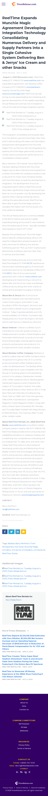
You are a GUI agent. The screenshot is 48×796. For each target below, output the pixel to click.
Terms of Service (24, 748)
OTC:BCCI (6, 550)
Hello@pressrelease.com (27, 766)
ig (26, 772)
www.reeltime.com (32, 80)
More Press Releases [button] (14, 630)
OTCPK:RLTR (39, 550)
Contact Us (24, 709)
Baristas (11, 543)
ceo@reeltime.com (10, 509)
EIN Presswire (24, 724)
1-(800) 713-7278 (27, 763)
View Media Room (13, 600)
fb (21, 772)
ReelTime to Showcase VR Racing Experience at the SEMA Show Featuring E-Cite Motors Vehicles (22, 674)
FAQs (24, 706)
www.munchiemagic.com (13, 94)
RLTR (29, 263)
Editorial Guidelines (38, 788)
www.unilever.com (33, 277)
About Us (24, 703)
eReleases (24, 731)
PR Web (24, 727)
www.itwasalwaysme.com (32, 495)
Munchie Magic (31, 547)
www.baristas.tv (33, 87)
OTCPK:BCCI (27, 550)
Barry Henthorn (22, 543)
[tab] (24, 630)
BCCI (9, 273)
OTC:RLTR (16, 550)
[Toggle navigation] (3, 4)
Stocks (15, 553)
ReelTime (6, 553)
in (17, 772)
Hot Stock (19, 547)
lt (29, 772)
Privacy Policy (24, 745)
